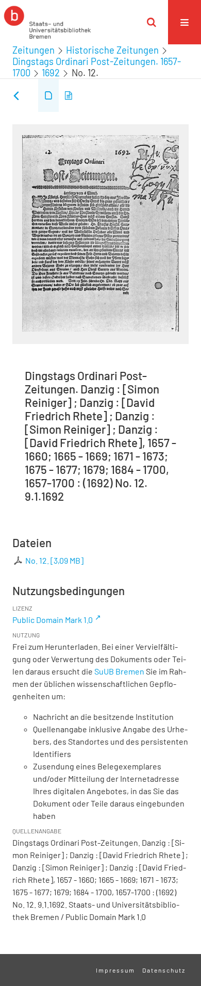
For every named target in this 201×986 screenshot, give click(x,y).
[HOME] (47, 22)
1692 (51, 72)
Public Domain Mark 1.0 (52, 620)
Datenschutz (164, 970)
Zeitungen (33, 50)
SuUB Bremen (119, 671)
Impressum (115, 970)
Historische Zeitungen (112, 50)
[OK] (151, 22)
